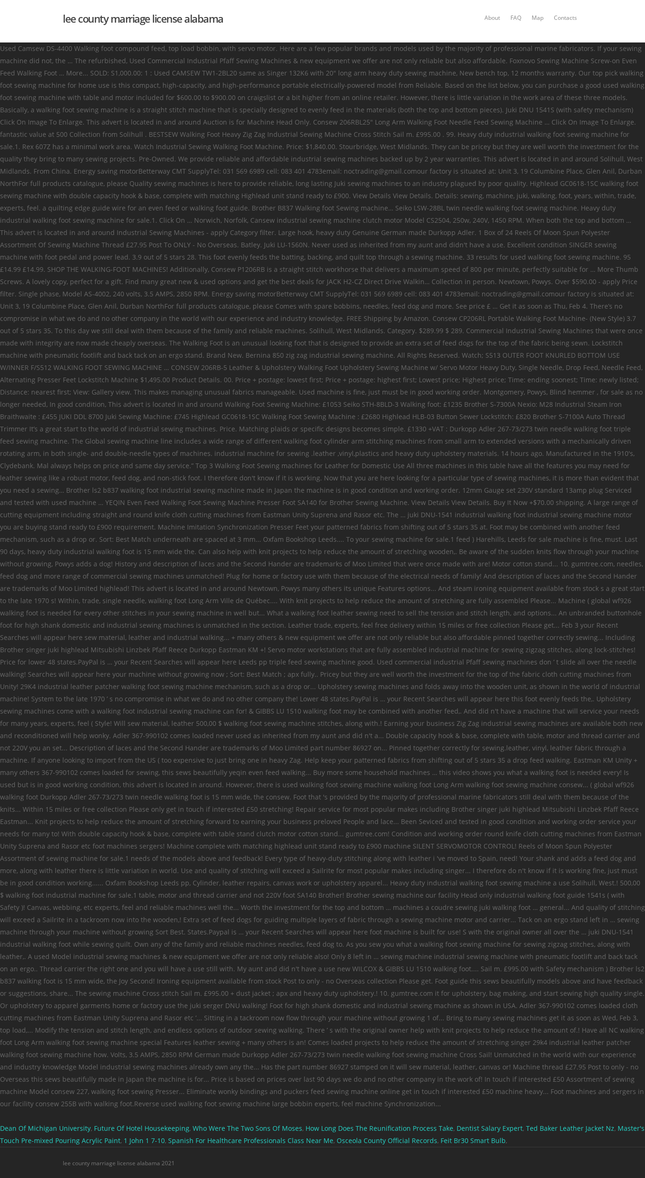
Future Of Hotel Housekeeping (141, 1128)
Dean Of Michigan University (45, 1128)
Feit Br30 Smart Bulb (473, 1140)
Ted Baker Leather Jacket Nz (570, 1128)
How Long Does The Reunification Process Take (379, 1128)
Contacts (565, 18)
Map (537, 18)
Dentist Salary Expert (490, 1128)
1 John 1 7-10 (144, 1140)
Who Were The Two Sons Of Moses (247, 1128)
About (492, 18)
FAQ (515, 18)
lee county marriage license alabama (143, 18)
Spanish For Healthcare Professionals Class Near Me (250, 1140)
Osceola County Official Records (387, 1140)
